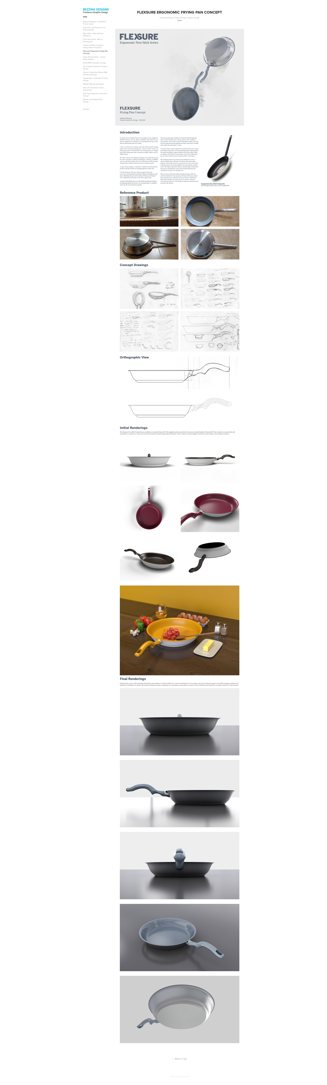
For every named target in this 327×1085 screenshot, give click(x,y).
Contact (86, 109)
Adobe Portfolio (183, 1076)
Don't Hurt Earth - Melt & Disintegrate (92, 40)
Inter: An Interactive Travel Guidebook (93, 88)
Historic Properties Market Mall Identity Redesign (95, 73)
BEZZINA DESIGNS (96, 9)
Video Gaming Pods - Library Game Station (94, 58)
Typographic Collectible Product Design (95, 79)
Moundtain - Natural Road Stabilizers (93, 34)
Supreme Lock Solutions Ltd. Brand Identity (94, 28)
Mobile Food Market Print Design (93, 100)
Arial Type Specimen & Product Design (95, 94)
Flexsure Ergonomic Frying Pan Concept (95, 52)
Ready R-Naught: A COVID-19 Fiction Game (94, 22)
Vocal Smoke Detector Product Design (95, 67)
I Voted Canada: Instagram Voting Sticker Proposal (93, 46)
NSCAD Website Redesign (93, 84)
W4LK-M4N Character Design (94, 63)
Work (85, 17)
